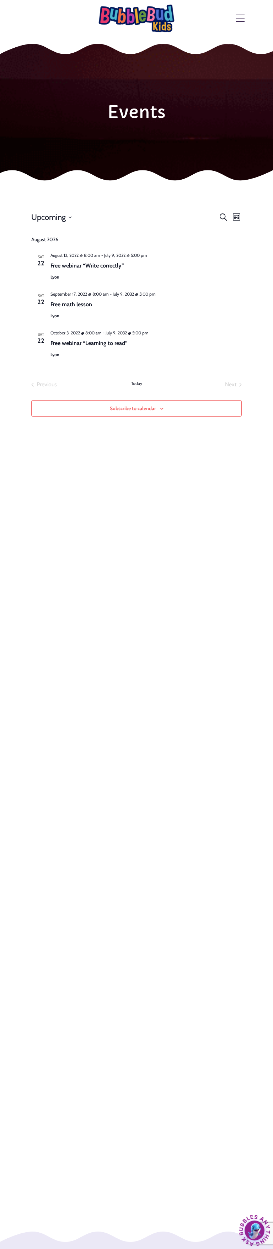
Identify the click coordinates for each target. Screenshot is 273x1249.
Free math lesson (71, 304)
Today (136, 383)
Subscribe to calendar (133, 408)
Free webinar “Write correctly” (87, 265)
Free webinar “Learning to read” (89, 343)
